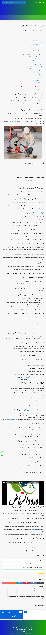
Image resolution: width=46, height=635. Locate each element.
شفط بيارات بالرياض (10, 419)
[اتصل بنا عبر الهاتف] (1, 452)
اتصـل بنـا (6, 2)
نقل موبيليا (38, 405)
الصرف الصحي (35, 529)
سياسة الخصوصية (28, 633)
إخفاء (39, 34)
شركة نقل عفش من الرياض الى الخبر (23, 403)
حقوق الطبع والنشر (20, 633)
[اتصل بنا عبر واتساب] (1, 455)
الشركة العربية (27, 629)
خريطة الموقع (13, 633)
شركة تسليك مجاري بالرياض (30, 410)
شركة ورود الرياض (39, 2)
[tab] (23, 560)
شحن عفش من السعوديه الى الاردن (35, 403)
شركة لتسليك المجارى (20, 199)
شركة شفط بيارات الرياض (35, 213)
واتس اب (23, 631)
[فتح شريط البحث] (3, 2)
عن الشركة (11, 2)
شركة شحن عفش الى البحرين (11, 403)
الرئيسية (24, 2)
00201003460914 (17, 629)
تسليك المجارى (16, 118)
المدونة (15, 2)
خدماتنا (20, 2)
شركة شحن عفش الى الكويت (31, 405)
